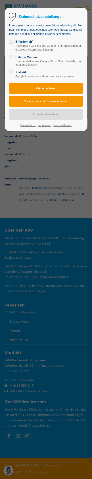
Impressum (44, 125)
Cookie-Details (62, 125)
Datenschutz (28, 125)
